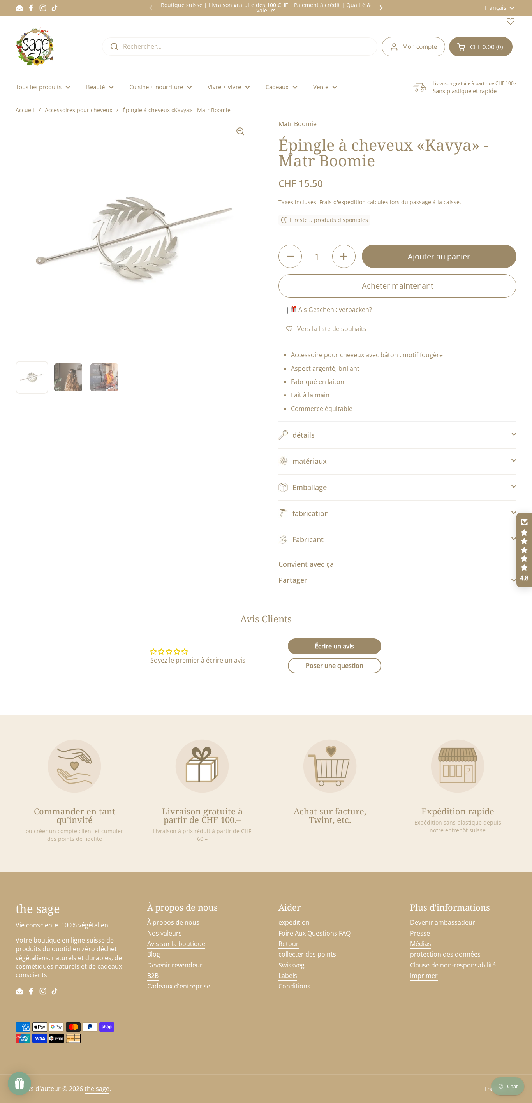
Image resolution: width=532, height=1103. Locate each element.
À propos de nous (173, 922)
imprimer (424, 975)
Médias (420, 943)
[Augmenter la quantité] (344, 256)
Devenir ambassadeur (442, 922)
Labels (287, 975)
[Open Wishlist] (510, 23)
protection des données (445, 954)
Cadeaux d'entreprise (178, 986)
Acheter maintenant (397, 285)
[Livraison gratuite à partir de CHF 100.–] (202, 766)
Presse (420, 933)
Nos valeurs (164, 933)
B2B (153, 975)
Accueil (25, 110)
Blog (153, 954)
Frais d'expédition (342, 202)
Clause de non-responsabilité (453, 965)
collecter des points (307, 954)
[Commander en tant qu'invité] (74, 766)
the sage (97, 1088)
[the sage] (35, 46)
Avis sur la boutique (176, 943)
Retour (288, 943)
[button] (481, 46)
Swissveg (291, 965)
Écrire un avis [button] (334, 646)
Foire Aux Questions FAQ (314, 933)
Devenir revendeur (175, 965)
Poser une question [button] (334, 665)
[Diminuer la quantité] (290, 256)
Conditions (294, 986)
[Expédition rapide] (457, 766)
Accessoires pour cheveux (78, 110)
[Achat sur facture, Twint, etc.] (330, 766)
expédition (294, 922)
